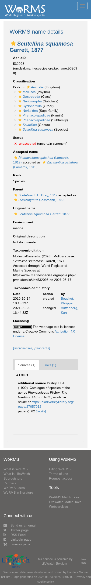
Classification (24, 81)
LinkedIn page (21, 539)
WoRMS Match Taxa (64, 497)
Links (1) (49, 365)
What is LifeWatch (17, 474)
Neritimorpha (32, 101)
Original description (29, 236)
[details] (41, 411)
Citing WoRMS (59, 469)
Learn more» (84, 561)
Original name (24, 208)
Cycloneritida (32, 106)
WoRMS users (14, 488)
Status (18, 137)
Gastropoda (31, 96)
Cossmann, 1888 (41, 200)
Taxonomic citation (28, 250)
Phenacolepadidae (36, 115)
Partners (10, 483)
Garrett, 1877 (44, 214)
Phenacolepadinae (36, 120)
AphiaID (19, 58)
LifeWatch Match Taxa (65, 502)
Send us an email (23, 525)
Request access (61, 478)
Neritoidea (30, 110)
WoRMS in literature (18, 492)
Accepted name (25, 152)
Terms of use (58, 474)
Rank (17, 175)
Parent (18, 189)
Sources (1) (26, 365)
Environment (23, 222)
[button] (13, 43)
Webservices (58, 506)
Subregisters (13, 478)
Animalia (37, 87)
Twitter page (19, 530)
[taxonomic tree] (23, 348)
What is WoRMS (16, 469)
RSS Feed (18, 535)
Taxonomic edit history (31, 288)
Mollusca (29, 92)
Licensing (21, 321)
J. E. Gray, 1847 (37, 195)
